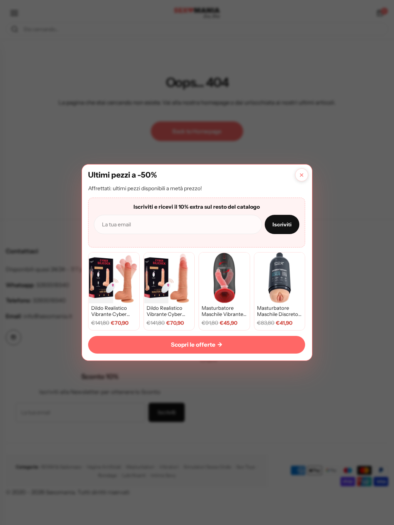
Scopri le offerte (196, 344)
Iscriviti (282, 224)
